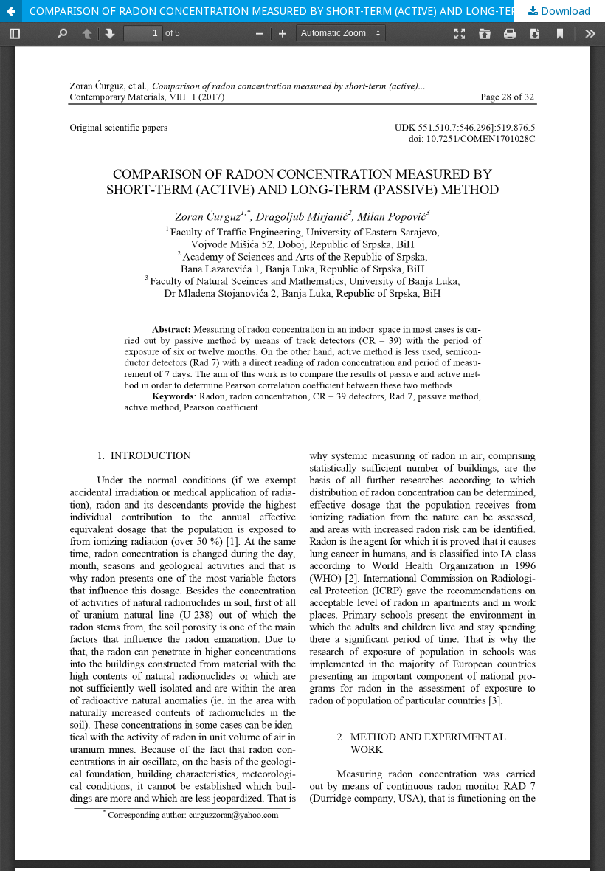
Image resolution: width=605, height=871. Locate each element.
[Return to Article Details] (11, 11)
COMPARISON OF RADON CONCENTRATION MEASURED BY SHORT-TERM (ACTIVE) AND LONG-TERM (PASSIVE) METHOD (317, 11)
